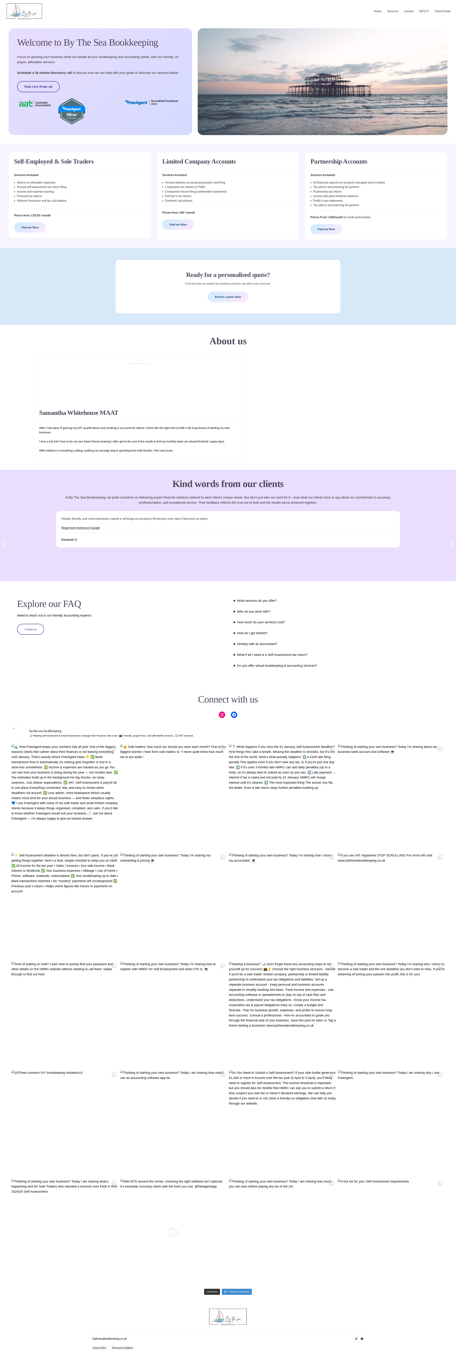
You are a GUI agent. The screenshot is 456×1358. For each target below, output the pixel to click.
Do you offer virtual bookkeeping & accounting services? (277, 665)
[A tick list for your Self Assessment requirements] (391, 1232)
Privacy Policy (99, 1347)
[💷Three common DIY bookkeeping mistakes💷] (64, 1123)
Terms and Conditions (122, 1347)
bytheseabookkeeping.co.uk (110, 1338)
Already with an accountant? (257, 644)
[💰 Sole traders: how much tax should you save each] (173, 797)
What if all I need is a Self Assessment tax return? (272, 655)
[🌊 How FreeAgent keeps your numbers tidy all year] (64, 797)
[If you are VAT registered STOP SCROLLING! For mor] (391, 906)
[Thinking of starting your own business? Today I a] (173, 1123)
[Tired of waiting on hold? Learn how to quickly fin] (64, 1015)
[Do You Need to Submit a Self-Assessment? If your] (282, 1123)
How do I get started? (252, 633)
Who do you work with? (253, 611)
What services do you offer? (257, 600)
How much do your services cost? (261, 622)
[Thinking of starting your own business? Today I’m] (391, 797)
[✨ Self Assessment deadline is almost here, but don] (64, 906)
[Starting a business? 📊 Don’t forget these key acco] (282, 1015)
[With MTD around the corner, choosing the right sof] (173, 1232)
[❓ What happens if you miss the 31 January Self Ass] (282, 797)
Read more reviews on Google (80, 527)
